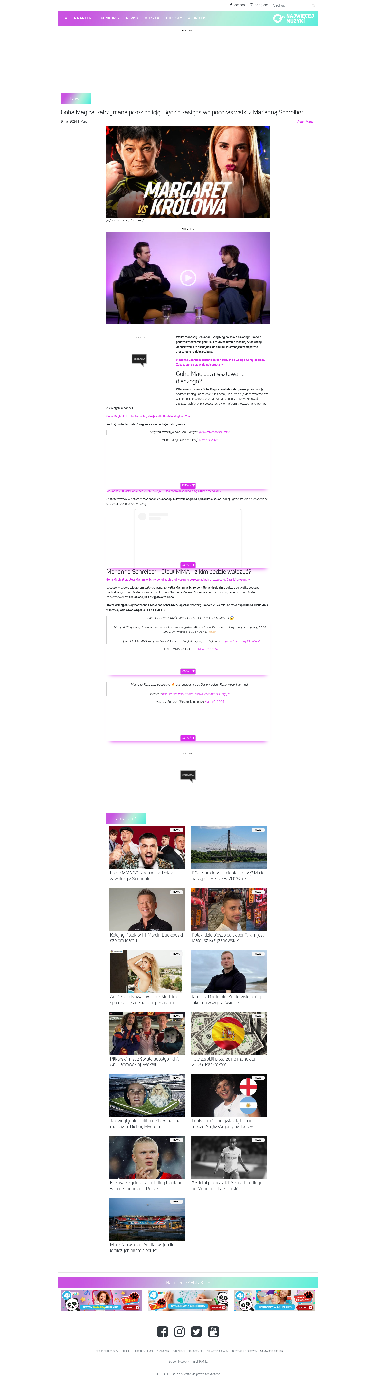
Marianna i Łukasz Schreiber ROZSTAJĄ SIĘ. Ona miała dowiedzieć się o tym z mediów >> (163, 491)
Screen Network (179, 1361)
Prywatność (163, 1351)
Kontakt (125, 1351)
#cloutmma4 (185, 694)
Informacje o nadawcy (245, 1351)
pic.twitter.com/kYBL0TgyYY (213, 694)
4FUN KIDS (197, 18)
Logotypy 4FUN (143, 1351)
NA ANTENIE (84, 18)
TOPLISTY (173, 18)
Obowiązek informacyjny (188, 1351)
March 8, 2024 (208, 440)
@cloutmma (169, 694)
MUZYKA (152, 18)
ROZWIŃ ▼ (188, 485)
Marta (310, 121)
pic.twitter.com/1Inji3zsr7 (214, 432)
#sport (85, 121)
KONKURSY (110, 18)
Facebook (239, 5)
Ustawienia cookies (271, 1351)
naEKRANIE (200, 1361)
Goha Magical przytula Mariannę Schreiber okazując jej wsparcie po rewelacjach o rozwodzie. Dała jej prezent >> (178, 579)
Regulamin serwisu (217, 1351)
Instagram (260, 5)
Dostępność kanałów (106, 1351)
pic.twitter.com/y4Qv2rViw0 (243, 641)
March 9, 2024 (208, 649)
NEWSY (132, 18)
